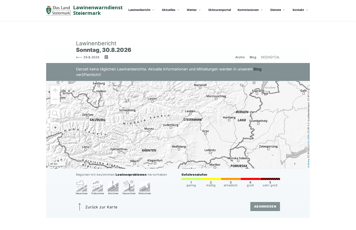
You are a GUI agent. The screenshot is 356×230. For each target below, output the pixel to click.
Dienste (275, 10)
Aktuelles (168, 10)
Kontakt (298, 10)
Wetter (192, 10)
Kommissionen (248, 10)
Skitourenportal (219, 10)
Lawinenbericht (139, 10)
